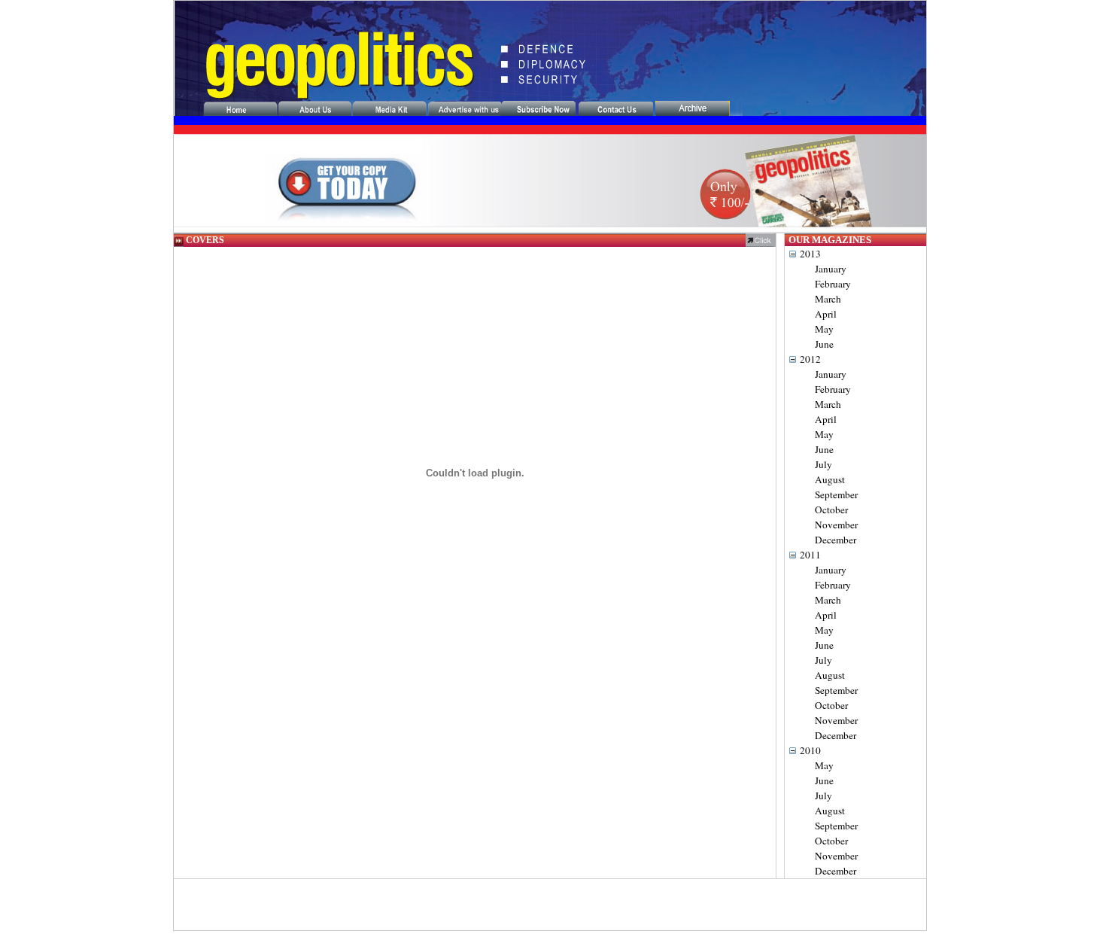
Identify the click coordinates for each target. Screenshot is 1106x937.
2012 (810, 359)
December (835, 539)
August (830, 479)
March (828, 299)
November (836, 524)
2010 (810, 750)
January (830, 268)
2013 (810, 253)
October (831, 509)
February (833, 284)
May (824, 329)
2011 (810, 554)
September (836, 494)
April (826, 314)
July (823, 464)
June (824, 344)
